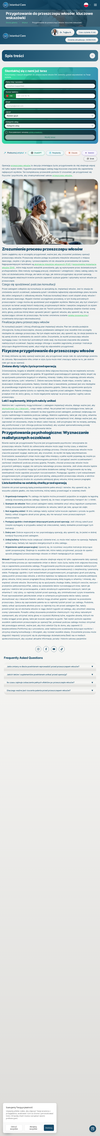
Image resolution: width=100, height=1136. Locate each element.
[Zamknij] (93, 540)
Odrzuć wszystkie (14, 1128)
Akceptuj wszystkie (33, 1128)
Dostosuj (48, 1128)
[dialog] (30, 1118)
